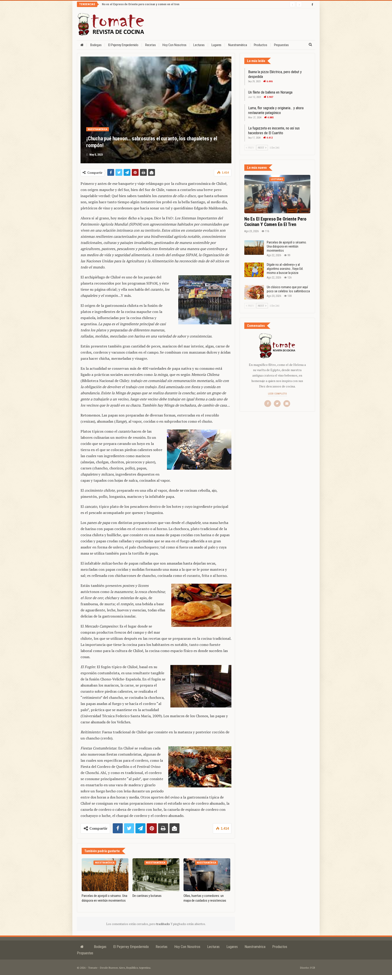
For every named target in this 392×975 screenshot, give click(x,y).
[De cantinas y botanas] (155, 874)
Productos (260, 45)
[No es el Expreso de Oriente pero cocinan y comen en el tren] (277, 194)
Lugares (216, 45)
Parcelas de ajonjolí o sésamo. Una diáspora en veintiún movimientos (287, 246)
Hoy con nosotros (174, 45)
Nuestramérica (237, 45)
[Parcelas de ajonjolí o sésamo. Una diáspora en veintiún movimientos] (105, 874)
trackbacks (163, 924)
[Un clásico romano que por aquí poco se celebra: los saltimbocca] (254, 292)
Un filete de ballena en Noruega (270, 92)
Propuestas (281, 45)
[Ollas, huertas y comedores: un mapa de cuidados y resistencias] (207, 874)
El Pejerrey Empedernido (123, 45)
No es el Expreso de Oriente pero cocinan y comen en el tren (140, 4)
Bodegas (96, 45)
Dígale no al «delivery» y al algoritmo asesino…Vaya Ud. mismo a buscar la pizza (285, 269)
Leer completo (277, 393)
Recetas (150, 45)
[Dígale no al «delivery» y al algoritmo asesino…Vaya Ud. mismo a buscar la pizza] (254, 270)
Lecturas (198, 45)
